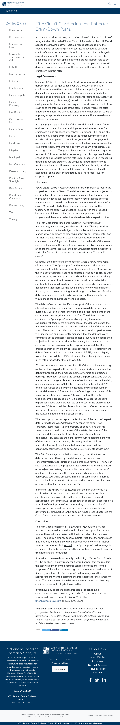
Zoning (13, 219)
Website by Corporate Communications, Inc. (101, 716)
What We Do (97, 657)
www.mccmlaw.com (93, 723)
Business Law (16, 37)
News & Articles (97, 665)
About (97, 654)
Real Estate (15, 188)
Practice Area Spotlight (16, 180)
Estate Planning (14, 104)
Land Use (14, 143)
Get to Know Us (16, 121)
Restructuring (16, 205)
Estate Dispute (17, 95)
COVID (13, 67)
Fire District (15, 112)
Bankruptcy (15, 30)
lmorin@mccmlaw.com (48, 601)
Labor (12, 136)
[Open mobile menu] (115, 4)
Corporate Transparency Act (16, 57)
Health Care (16, 129)
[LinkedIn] (104, 680)
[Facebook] (91, 680)
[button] (109, 4)
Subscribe (60, 669)
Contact (97, 672)
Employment (16, 88)
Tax (11, 212)
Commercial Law (15, 45)
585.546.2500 (22, 691)
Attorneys (97, 661)
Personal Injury (17, 171)
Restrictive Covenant (15, 197)
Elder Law (15, 81)
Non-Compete (17, 164)
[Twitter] (97, 680)
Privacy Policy (97, 669)
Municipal (14, 157)
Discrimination (17, 74)
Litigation (14, 150)
